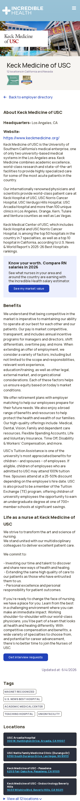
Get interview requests (26, 657)
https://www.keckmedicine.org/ (31, 137)
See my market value (29, 288)
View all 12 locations (23, 799)
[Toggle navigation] (74, 8)
